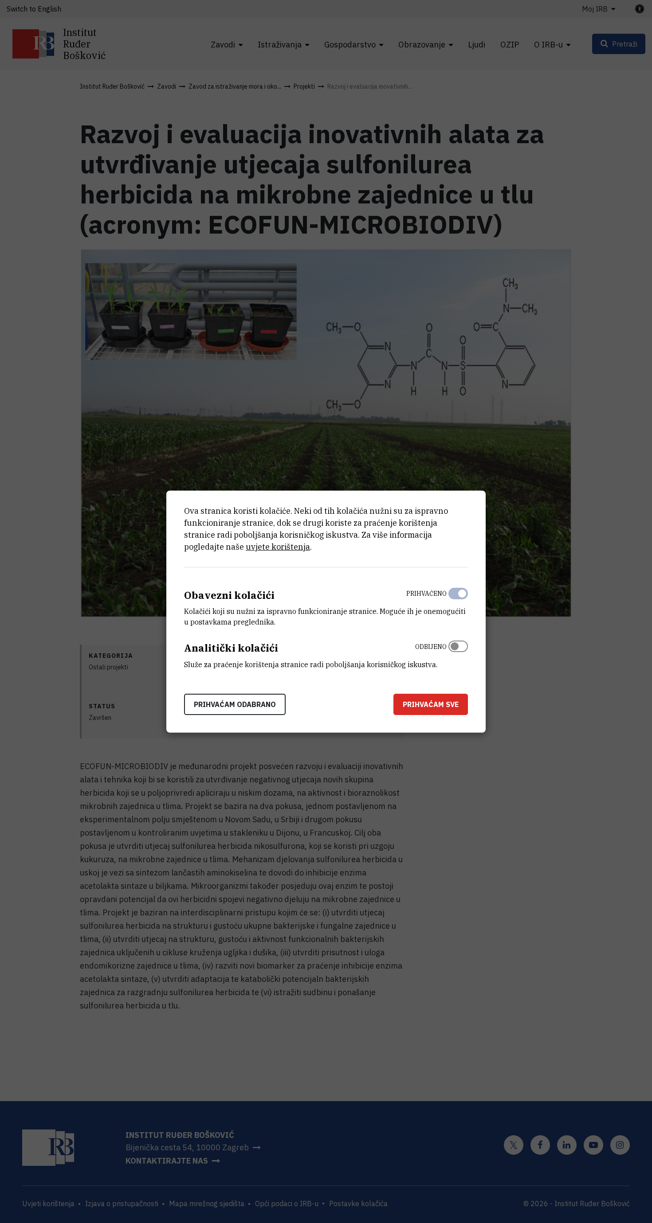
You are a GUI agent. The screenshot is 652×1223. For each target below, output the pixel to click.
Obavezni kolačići (229, 594)
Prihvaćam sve (431, 704)
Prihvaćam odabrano (235, 704)
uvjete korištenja (278, 546)
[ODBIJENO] (458, 653)
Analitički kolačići (231, 647)
